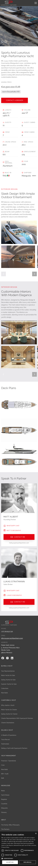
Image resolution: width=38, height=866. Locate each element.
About (3, 820)
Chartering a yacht (8, 700)
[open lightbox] (18, 256)
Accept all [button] (10, 862)
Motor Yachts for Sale (8, 675)
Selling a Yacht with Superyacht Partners (14, 748)
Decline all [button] (27, 862)
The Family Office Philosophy (10, 825)
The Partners (5, 829)
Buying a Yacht (6, 666)
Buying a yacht (12, 9)
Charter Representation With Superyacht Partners (17, 718)
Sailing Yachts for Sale (8, 680)
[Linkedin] (12, 658)
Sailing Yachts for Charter (9, 714)
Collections (4, 688)
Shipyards (4, 808)
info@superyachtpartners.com (12, 638)
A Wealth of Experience (8, 735)
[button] (35, 3)
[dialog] (19, 848)
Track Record (5, 739)
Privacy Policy (5, 847)
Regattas (4, 799)
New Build (4, 693)
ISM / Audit (4, 774)
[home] (8, 3)
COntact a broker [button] (14, 100)
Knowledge (5, 785)
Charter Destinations (7, 722)
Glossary (4, 812)
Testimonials (5, 744)
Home (3, 9)
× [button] (36, 833)
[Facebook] (2, 658)
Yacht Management (8, 755)
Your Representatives (8, 671)
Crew (2, 765)
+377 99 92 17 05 (7, 631)
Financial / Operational (8, 761)
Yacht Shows (5, 795)
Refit (2, 778)
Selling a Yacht (7, 730)
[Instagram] (7, 658)
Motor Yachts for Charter (9, 709)
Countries (4, 803)
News (3, 790)
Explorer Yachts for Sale (9, 684)
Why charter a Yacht (7, 705)
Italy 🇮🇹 (6, 175)
